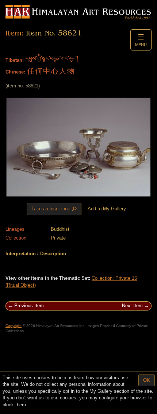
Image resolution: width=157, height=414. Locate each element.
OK (146, 380)
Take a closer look (54, 209)
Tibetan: (14, 60)
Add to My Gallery (107, 208)
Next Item (132, 305)
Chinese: (15, 72)
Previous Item (29, 305)
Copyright (13, 326)
